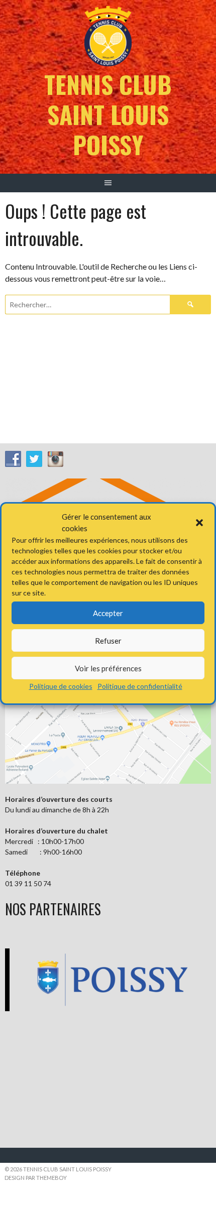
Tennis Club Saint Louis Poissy (108, 114)
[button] (199, 523)
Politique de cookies (60, 686)
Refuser (108, 640)
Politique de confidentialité (139, 686)
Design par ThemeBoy (36, 1177)
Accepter (108, 613)
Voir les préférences (108, 668)
